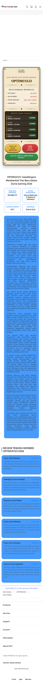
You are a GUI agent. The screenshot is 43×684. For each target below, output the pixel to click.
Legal (20, 679)
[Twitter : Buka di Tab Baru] (19, 674)
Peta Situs (28, 679)
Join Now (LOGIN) (30, 148)
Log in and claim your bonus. (21, 156)
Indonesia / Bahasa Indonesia (12, 663)
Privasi (14, 679)
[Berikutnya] (40, 42)
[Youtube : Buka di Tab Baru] (28, 674)
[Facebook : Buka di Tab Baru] (14, 674)
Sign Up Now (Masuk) (13, 148)
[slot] (6, 7)
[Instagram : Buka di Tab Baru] (23, 674)
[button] (31, 7)
